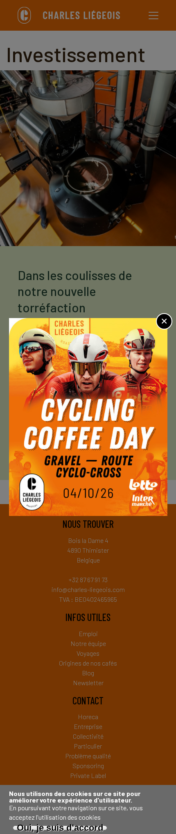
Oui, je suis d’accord (60, 828)
